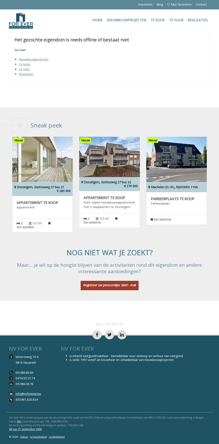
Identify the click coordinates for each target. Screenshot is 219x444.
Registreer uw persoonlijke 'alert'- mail (109, 285)
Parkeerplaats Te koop (172, 198)
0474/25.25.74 (25, 378)
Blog (160, 4)
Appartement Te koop (37, 202)
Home (97, 20)
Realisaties (198, 20)
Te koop (158, 20)
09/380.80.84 (24, 373)
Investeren (145, 4)
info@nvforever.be (28, 394)
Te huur (176, 20)
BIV (19, 421)
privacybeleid (38, 436)
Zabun (24, 436)
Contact (201, 4)
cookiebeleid (57, 436)
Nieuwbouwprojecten (126, 20)
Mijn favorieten (181, 4)
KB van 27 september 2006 (25, 429)
